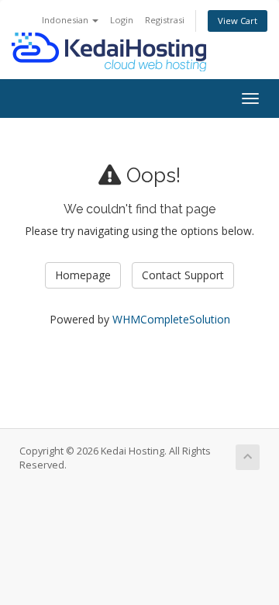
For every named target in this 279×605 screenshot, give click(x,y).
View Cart (237, 20)
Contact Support (183, 275)
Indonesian (66, 20)
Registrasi (164, 20)
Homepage (83, 275)
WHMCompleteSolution (171, 319)
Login (121, 20)
